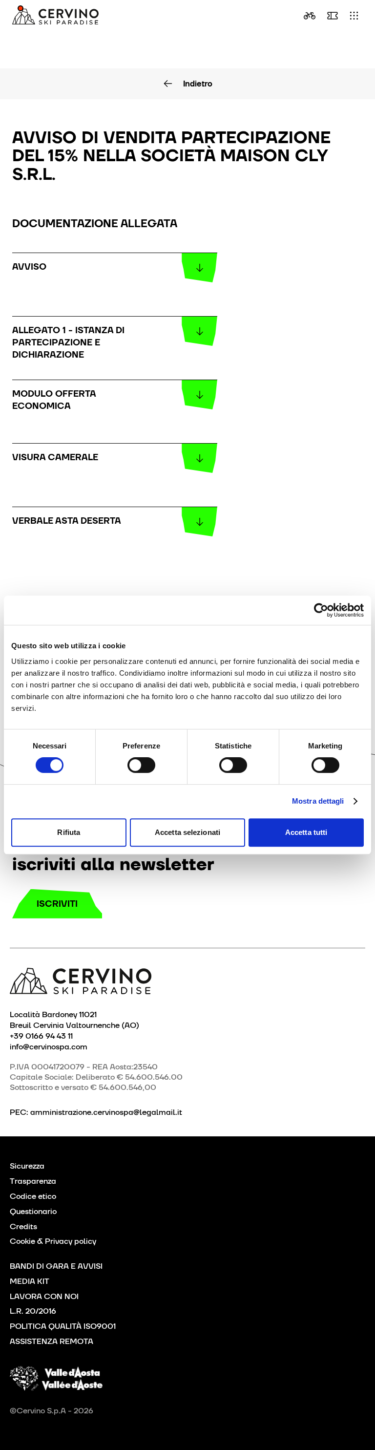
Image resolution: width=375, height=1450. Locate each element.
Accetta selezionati (187, 832)
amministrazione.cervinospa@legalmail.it (106, 1112)
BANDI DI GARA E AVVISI (56, 1266)
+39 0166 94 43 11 (41, 1035)
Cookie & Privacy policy (53, 1241)
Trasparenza (33, 1181)
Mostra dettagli (318, 801)
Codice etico (33, 1196)
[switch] (141, 765)
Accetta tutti (306, 832)
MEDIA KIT (29, 1281)
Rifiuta (68, 832)
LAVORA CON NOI (44, 1296)
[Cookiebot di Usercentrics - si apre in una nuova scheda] (321, 610)
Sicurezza (27, 1166)
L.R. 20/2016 (33, 1311)
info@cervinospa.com (48, 1046)
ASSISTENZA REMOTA (51, 1341)
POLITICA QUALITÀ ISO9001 (63, 1326)
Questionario (33, 1211)
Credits (23, 1226)
